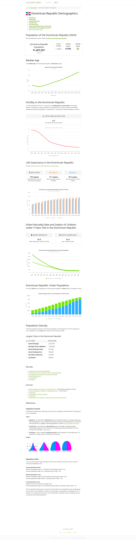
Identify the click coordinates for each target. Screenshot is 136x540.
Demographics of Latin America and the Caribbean (43, 374)
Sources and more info (35, 29)
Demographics (33, 8)
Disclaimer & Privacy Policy (80, 537)
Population (49, 2)
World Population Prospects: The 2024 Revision (42, 389)
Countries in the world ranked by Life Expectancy (45, 166)
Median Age (32, 19)
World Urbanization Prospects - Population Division (43, 391)
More (55, 2)
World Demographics (35, 376)
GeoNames (32, 392)
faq (64, 532)
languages (69, 532)
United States (46, 429)
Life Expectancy (33, 24)
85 (78, 48)
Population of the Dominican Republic (39, 371)
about (60, 532)
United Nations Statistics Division (38, 394)
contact (75, 532)
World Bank (32, 396)
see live (39, 52)
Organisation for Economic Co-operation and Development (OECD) (47, 397)
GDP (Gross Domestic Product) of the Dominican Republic (45, 372)
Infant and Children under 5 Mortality (40, 26)
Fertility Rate (33, 22)
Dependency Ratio (34, 21)
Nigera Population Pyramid (71, 423)
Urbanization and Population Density (40, 28)
